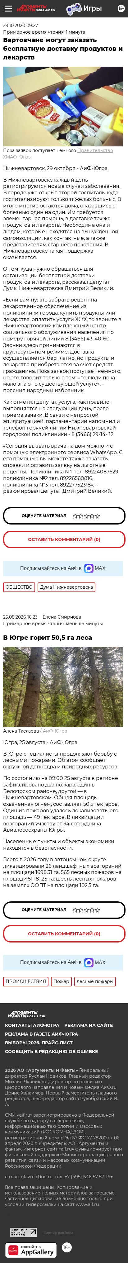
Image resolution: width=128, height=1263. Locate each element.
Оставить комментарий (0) (64, 539)
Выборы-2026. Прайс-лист (39, 1043)
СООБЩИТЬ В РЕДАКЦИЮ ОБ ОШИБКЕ (51, 1051)
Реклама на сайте (88, 1025)
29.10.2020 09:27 (20, 25)
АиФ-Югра (55, 731)
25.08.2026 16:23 (20, 617)
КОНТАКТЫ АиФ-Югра (32, 1025)
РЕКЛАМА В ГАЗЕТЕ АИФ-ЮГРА (41, 1034)
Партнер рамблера (58, 1233)
